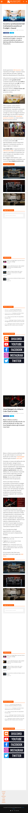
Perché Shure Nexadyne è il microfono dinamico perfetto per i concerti (13, 310)
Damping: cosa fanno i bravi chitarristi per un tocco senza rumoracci (14, 314)
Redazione (14, 30)
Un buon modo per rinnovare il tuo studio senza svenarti (3, 797)
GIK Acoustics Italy (8, 150)
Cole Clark (19, 458)
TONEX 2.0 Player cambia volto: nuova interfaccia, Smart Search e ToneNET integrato (14, 171)
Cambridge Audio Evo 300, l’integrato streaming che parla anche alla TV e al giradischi (14, 198)
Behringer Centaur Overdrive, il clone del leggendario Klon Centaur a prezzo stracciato (14, 321)
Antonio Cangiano (16, 175)
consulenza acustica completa (12, 117)
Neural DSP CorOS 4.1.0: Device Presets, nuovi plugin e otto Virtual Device (14, 185)
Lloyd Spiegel (20, 456)
